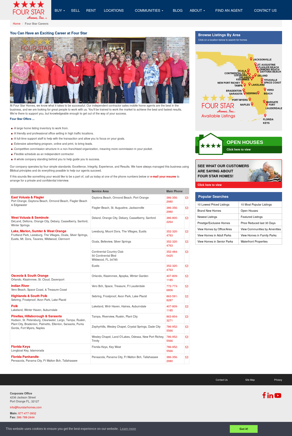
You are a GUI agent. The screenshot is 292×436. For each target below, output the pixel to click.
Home (16, 23)
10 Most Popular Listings (256, 204)
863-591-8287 (172, 298)
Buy (59, 10)
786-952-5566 (172, 328)
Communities (148, 10)
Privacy (278, 379)
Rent (91, 10)
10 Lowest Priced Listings (213, 204)
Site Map (250, 379)
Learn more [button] (128, 428)
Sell (75, 10)
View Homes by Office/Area (214, 229)
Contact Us (265, 10)
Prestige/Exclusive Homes (213, 223)
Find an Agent (229, 10)
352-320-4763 (172, 233)
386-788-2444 (26, 417)
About (196, 10)
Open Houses (249, 211)
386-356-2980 (172, 199)
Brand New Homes (209, 211)
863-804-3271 (172, 318)
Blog (178, 10)
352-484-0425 (172, 253)
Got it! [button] (244, 428)
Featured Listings (252, 217)
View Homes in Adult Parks (214, 235)
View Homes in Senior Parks (215, 241)
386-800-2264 (172, 220)
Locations (114, 10)
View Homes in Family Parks (259, 235)
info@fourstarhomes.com (26, 407)
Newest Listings (207, 217)
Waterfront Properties (254, 241)
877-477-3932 (27, 413)
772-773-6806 (172, 288)
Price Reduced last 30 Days (258, 223)
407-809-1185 (172, 278)
